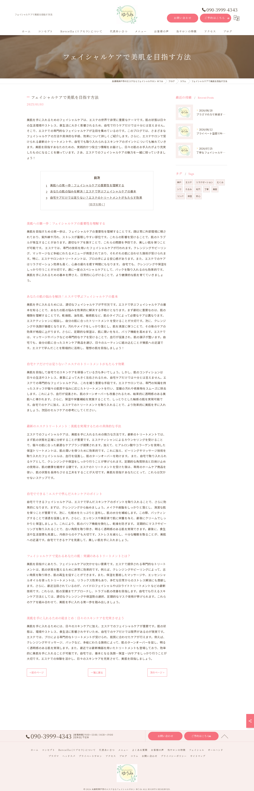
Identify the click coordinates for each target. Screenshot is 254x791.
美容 (215, 189)
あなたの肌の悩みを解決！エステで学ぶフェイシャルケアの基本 (93, 191)
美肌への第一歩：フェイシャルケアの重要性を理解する (87, 185)
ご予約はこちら (214, 18)
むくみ (220, 182)
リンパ (180, 196)
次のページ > (157, 672)
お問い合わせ (182, 18)
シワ (179, 189)
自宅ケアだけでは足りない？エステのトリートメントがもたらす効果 (96, 197)
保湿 (190, 196)
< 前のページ (37, 672)
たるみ (189, 189)
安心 (198, 196)
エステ (189, 182)
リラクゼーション (204, 182)
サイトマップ (197, 756)
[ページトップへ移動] (224, 736)
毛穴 (198, 189)
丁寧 (206, 189)
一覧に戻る (97, 672)
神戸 (179, 182)
